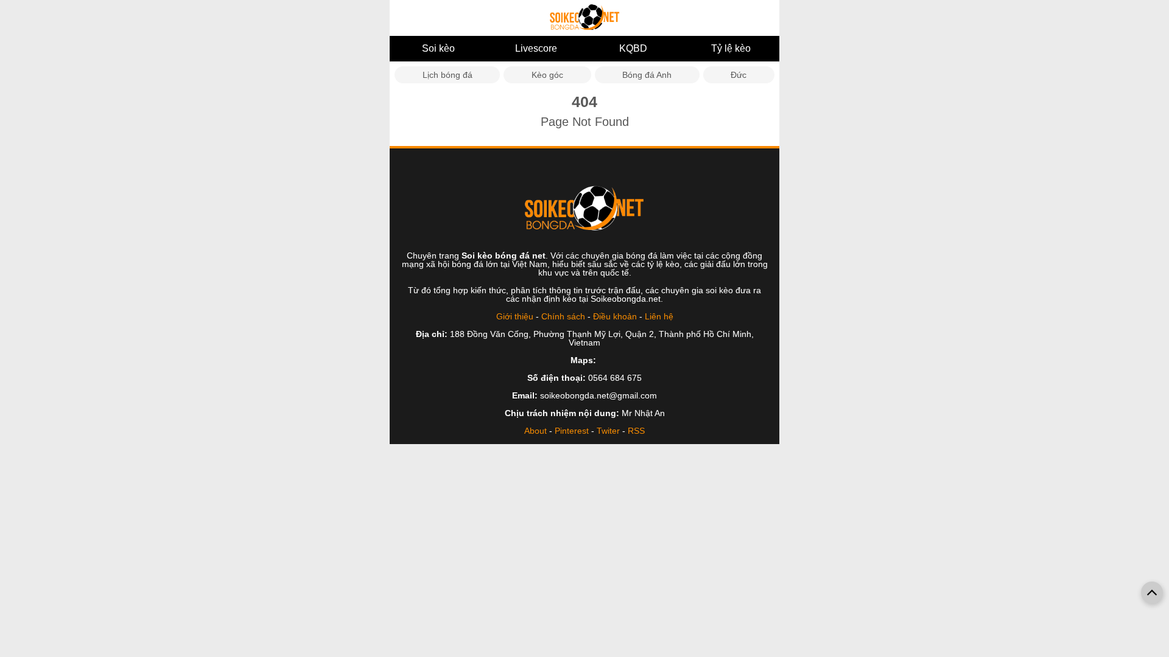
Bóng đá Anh (647, 75)
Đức (738, 75)
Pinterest (572, 430)
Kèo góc (547, 75)
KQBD (633, 48)
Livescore (536, 48)
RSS (636, 430)
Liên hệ (659, 316)
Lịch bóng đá (447, 75)
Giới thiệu (514, 316)
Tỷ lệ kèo (731, 48)
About (535, 430)
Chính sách (563, 316)
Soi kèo (438, 48)
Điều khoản (615, 316)
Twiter (608, 430)
